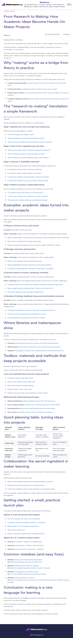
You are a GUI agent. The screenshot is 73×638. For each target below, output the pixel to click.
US (69, 4)
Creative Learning (9, 11)
